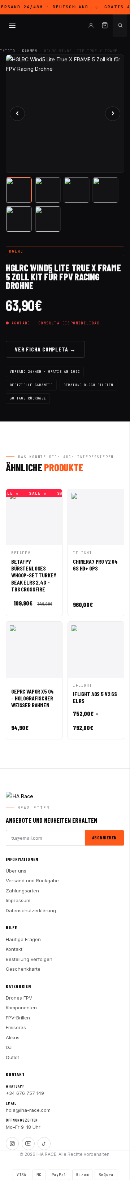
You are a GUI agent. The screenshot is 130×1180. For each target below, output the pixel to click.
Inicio (7, 51)
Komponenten (21, 1007)
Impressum (18, 900)
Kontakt (14, 949)
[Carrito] (104, 25)
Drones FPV (19, 998)
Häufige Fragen (23, 939)
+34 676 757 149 (25, 1093)
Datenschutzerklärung (31, 910)
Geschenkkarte (23, 969)
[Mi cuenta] (91, 25)
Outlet (12, 1057)
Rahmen (29, 51)
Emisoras (16, 1027)
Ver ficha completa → (45, 349)
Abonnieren (104, 837)
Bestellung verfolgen (29, 959)
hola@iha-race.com (28, 1110)
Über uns (16, 871)
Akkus (13, 1037)
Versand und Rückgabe (32, 880)
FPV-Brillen (18, 1018)
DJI (9, 1047)
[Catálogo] (12, 25)
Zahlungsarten (22, 890)
